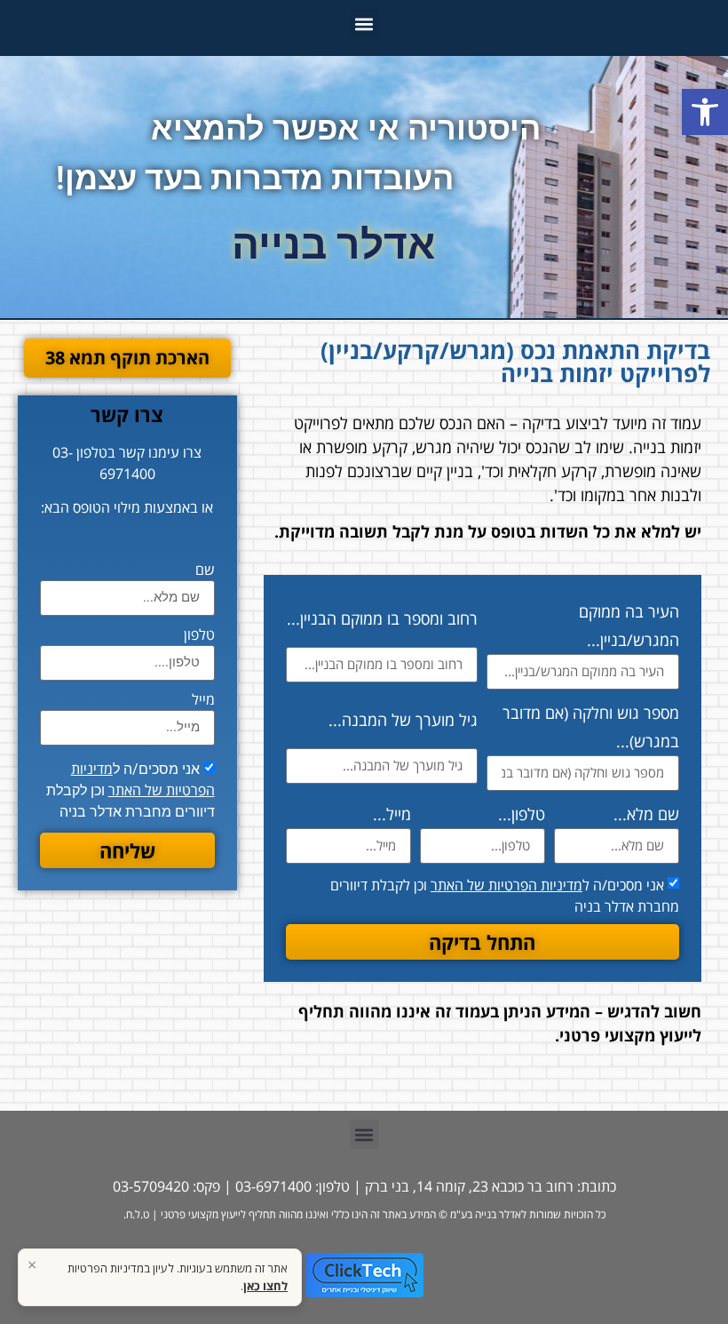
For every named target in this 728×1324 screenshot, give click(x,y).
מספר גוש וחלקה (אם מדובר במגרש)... (590, 727)
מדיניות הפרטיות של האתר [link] (506, 885)
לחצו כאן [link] (265, 1286)
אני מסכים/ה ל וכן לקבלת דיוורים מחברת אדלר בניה (130, 790)
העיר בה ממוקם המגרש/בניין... (629, 625)
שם (205, 570)
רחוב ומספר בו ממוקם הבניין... (382, 618)
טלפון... (521, 814)
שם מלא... (646, 814)
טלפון (199, 635)
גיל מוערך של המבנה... (403, 719)
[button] (364, 23)
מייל (203, 700)
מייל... (392, 814)
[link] (705, 112)
